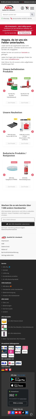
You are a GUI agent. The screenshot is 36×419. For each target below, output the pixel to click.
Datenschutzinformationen (9, 229)
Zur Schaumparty (24, 33)
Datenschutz (5, 246)
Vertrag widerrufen (7, 255)
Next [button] (32, 90)
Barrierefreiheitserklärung (9, 252)
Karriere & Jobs (8, 309)
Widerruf (4, 249)
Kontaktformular (14, 59)
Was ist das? (21, 375)
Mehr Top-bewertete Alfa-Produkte (14, 339)
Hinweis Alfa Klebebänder (11, 295)
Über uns (6, 302)
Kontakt (5, 270)
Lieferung (6, 273)
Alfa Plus (5, 267)
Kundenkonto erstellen (10, 276)
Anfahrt (5, 312)
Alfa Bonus (6, 286)
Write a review (18, 403)
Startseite (24, 52)
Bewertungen (7, 306)
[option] (11, 90)
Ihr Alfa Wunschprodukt (10, 279)
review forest (23, 398)
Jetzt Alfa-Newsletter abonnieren (19, 224)
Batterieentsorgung (9, 292)
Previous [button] (4, 90)
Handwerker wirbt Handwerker (13, 289)
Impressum (5, 241)
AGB (2, 244)
